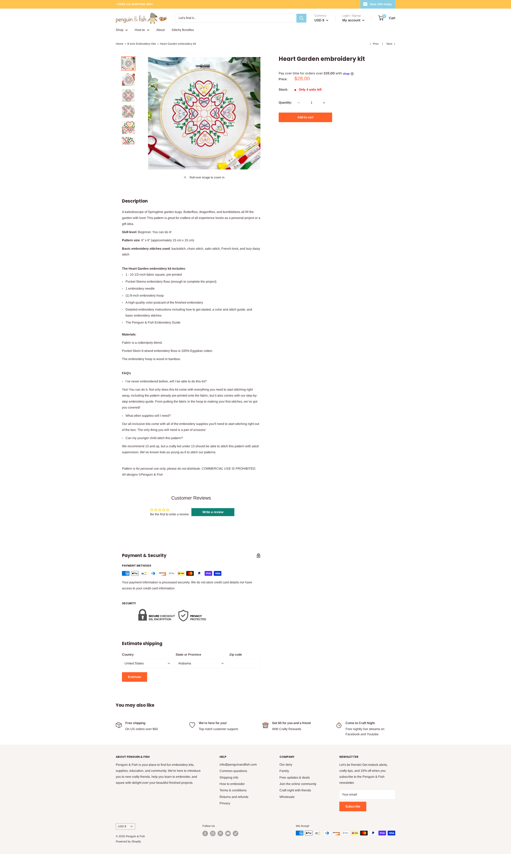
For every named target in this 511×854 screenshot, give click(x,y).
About (160, 30)
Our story (285, 764)
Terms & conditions (233, 790)
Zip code (235, 654)
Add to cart (305, 117)
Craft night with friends (295, 790)
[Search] (301, 18)
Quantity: (285, 102)
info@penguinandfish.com (238, 764)
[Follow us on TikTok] (235, 833)
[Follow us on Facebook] (205, 833)
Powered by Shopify (128, 841)
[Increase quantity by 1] (324, 103)
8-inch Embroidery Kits (141, 43)
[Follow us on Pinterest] (220, 833)
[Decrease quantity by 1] (299, 103)
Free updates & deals (294, 777)
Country (128, 654)
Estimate (134, 677)
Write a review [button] (212, 512)
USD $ (122, 826)
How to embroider (232, 784)
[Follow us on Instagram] (213, 833)
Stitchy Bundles (183, 30)
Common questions (233, 771)
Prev (376, 43)
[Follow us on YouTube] (228, 833)
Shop (119, 30)
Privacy (225, 803)
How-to (140, 30)
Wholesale (287, 797)
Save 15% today (381, 4)
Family (284, 771)
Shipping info (229, 777)
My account (351, 20)
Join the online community (297, 784)
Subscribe (352, 806)
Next (389, 43)
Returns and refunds (234, 797)
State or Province (188, 654)
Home (119, 43)
